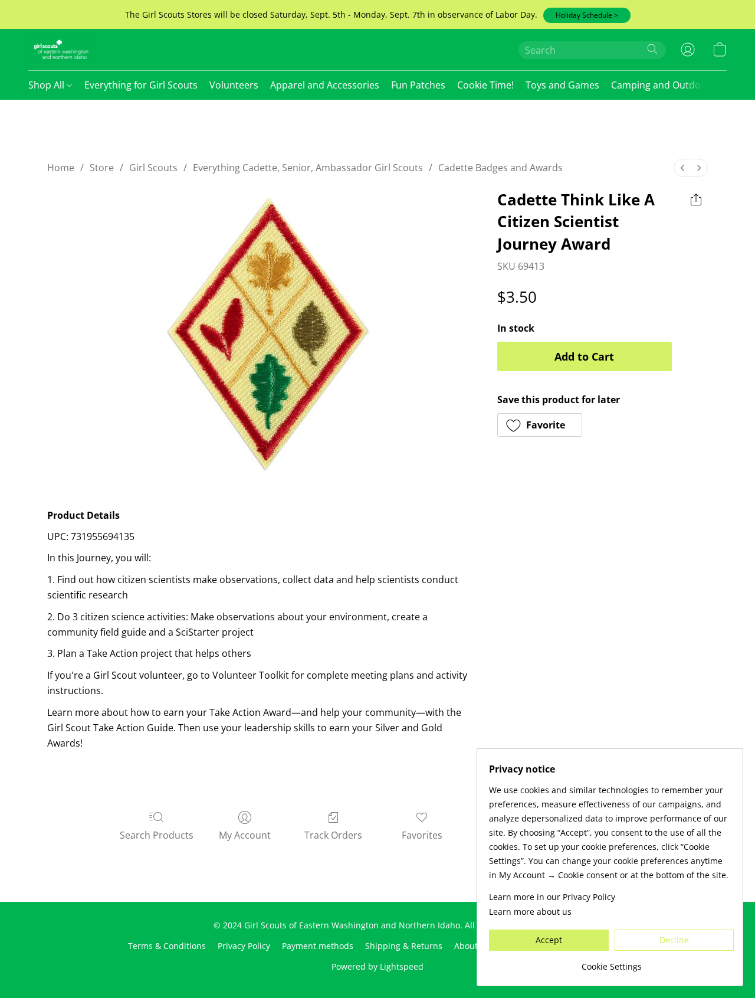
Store (102, 167)
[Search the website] (652, 49)
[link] (611, 962)
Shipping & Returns (403, 945)
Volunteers (233, 84)
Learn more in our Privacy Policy (552, 896)
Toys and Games (562, 84)
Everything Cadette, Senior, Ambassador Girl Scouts (308, 167)
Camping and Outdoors (663, 84)
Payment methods (317, 945)
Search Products (156, 835)
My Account (245, 835)
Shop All (47, 84)
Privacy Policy (244, 945)
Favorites (422, 835)
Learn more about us (530, 911)
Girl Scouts (153, 167)
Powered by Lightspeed (377, 966)
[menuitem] (682, 167)
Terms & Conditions (167, 945)
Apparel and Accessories (324, 84)
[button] (587, 15)
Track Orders (333, 835)
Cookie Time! (485, 84)
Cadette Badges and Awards (500, 167)
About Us (472, 945)
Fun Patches (418, 84)
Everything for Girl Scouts (141, 84)
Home (60, 167)
